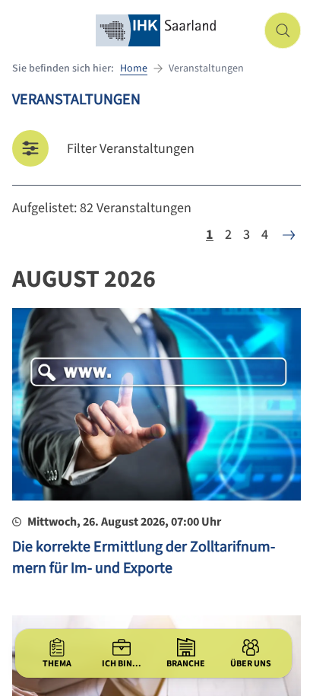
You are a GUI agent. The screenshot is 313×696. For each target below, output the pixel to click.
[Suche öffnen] (282, 30)
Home (133, 68)
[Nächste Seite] (289, 235)
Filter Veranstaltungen (130, 148)
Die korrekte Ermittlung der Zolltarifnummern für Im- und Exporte (143, 557)
